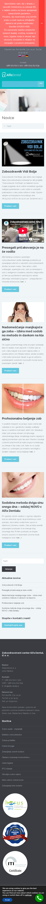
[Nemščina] (27, 55)
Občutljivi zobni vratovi (11, 774)
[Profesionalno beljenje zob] (23, 398)
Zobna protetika (8, 740)
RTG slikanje (7, 769)
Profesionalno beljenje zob (22, 418)
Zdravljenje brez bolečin (12, 786)
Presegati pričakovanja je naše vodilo (17, 590)
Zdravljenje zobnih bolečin (13, 752)
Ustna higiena (7, 763)
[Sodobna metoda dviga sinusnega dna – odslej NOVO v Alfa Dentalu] (23, 485)
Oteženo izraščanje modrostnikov (16, 757)
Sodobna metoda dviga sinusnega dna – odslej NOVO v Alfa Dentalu (22, 507)
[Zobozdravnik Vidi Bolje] (23, 152)
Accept (7, 900)
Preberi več (10, 206)
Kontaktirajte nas (13, 625)
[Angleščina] (23, 55)
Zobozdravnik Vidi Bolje (19, 171)
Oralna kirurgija (8, 746)
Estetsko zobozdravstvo (12, 735)
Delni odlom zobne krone (12, 780)
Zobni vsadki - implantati (12, 729)
